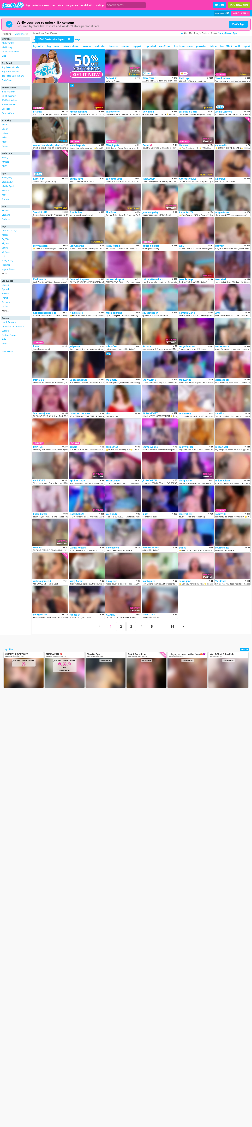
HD (3, 256)
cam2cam (165, 46)
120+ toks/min (8, 104)
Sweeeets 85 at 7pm (228, 33)
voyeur (87, 46)
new (56, 46)
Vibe (4, 55)
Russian (5, 293)
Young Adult (7, 181)
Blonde (5, 210)
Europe (5, 330)
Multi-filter (20, 33)
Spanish (5, 289)
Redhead (6, 219)
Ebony (5, 128)
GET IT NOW (86, 74)
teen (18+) (226, 46)
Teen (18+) (7, 177)
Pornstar (6, 264)
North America (9, 322)
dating (100, 5)
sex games (71, 5)
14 (172, 626)
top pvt (137, 46)
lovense (113, 46)
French (5, 297)
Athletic (5, 161)
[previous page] (100, 626)
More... (5, 273)
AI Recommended (10, 51)
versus (125, 46)
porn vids (57, 5)
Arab (4, 141)
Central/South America (13, 326)
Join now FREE (239, 5)
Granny (5, 199)
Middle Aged (8, 186)
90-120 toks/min (9, 100)
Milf (3, 194)
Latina (5, 133)
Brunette (6, 214)
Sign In (219, 5)
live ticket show (183, 46)
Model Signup (240, 13)
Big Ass (5, 243)
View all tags (7, 351)
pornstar (201, 46)
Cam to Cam (8, 113)
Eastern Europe (9, 335)
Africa (5, 343)
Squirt (5, 247)
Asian (4, 137)
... (162, 626)
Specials (6, 108)
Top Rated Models (10, 67)
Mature (5, 190)
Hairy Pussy (7, 260)
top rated (150, 46)
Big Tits (5, 239)
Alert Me (188, 33)
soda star (99, 46)
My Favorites (8, 43)
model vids (86, 5)
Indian (5, 146)
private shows (40, 5)
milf (237, 46)
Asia (4, 339)
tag (28, 5)
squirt (246, 46)
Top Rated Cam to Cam (13, 75)
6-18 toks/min (8, 91)
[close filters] (27, 34)
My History (7, 47)
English (5, 285)
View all (244, 649)
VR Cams (6, 252)
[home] (13, 5)
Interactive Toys (9, 230)
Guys (77, 39)
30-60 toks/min (9, 96)
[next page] (182, 626)
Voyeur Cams (8, 269)
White (4, 124)
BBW (4, 166)
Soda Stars (7, 80)
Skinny (5, 157)
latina (213, 46)
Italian (5, 306)
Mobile (5, 234)
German (6, 302)
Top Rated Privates (11, 71)
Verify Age (238, 24)
